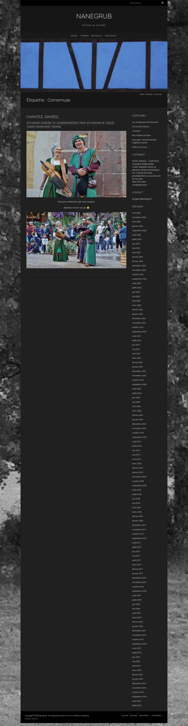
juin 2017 (136, 551)
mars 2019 (136, 463)
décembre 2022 (139, 265)
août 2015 (136, 648)
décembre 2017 (139, 525)
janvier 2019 (137, 472)
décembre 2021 (139, 318)
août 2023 (136, 234)
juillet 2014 (136, 705)
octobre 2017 (138, 534)
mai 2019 (136, 454)
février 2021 (137, 362)
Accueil (73, 36)
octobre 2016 (138, 586)
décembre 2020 (139, 371)
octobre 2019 (138, 432)
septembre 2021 (139, 331)
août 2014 (136, 701)
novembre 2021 (139, 322)
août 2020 (136, 388)
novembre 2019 (139, 428)
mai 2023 (136, 248)
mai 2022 (136, 296)
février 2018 (137, 516)
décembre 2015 (139, 630)
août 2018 (136, 490)
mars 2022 (136, 305)
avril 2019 (136, 459)
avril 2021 (136, 353)
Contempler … (111, 36)
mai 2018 (136, 503)
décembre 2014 (139, 683)
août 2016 (136, 595)
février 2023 (137, 256)
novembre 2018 (139, 476)
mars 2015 (136, 670)
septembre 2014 (139, 696)
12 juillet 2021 (34, 123)
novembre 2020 (139, 375)
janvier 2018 (137, 520)
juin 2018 (136, 498)
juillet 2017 (136, 547)
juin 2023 (136, 243)
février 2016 (137, 621)
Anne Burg (47, 123)
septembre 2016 (139, 591)
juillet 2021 (136, 340)
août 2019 (136, 441)
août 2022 (136, 283)
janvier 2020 (137, 419)
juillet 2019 (136, 446)
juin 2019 (136, 450)
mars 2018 (136, 512)
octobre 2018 (138, 481)
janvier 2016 (137, 626)
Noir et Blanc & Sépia (141, 135)
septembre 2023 (139, 230)
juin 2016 (136, 604)
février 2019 (137, 468)
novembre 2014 (139, 687)
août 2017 (136, 542)
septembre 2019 (139, 437)
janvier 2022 (137, 314)
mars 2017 (136, 564)
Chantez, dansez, (42, 116)
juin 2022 (136, 292)
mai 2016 (136, 608)
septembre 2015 (139, 643)
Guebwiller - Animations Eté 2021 (39, 127)
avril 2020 (136, 406)
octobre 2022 (138, 274)
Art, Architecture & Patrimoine (67, 123)
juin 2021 (136, 344)
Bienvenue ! (97, 36)
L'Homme (82, 123)
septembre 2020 (139, 384)
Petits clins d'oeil (139, 147)
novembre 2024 (139, 217)
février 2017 (137, 569)
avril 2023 (136, 252)
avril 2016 (136, 613)
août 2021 (136, 336)
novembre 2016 (139, 582)
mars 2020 (136, 410)
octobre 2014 (138, 692)
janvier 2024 (137, 226)
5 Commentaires (95, 123)
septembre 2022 (139, 278)
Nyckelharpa (56, 127)
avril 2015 (136, 665)
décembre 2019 (139, 424)
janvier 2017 (137, 573)
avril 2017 (136, 560)
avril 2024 (136, 221)
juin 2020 (136, 397)
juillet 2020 (136, 393)
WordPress (69, 715)
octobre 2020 (138, 380)
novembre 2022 (139, 270)
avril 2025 (136, 213)
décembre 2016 (139, 577)
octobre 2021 (138, 327)
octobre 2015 (138, 639)
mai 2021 (136, 349)
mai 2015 (136, 661)
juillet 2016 (136, 599)
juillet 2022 (136, 287)
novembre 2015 (139, 635)
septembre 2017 (139, 538)
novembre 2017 (139, 529)
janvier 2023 (137, 261)
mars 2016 (136, 617)
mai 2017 (136, 556)
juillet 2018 (136, 494)
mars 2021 (136, 358)
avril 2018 (136, 507)
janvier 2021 (137, 366)
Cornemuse (110, 123)
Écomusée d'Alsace (140, 126)
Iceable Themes (31, 718)
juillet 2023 (136, 239)
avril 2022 (136, 300)
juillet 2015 (136, 652)
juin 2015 (136, 657)
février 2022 (137, 309)
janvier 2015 (137, 679)
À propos (84, 36)
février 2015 (137, 674)
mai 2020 (136, 402)
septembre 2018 (139, 485)
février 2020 (137, 415)
